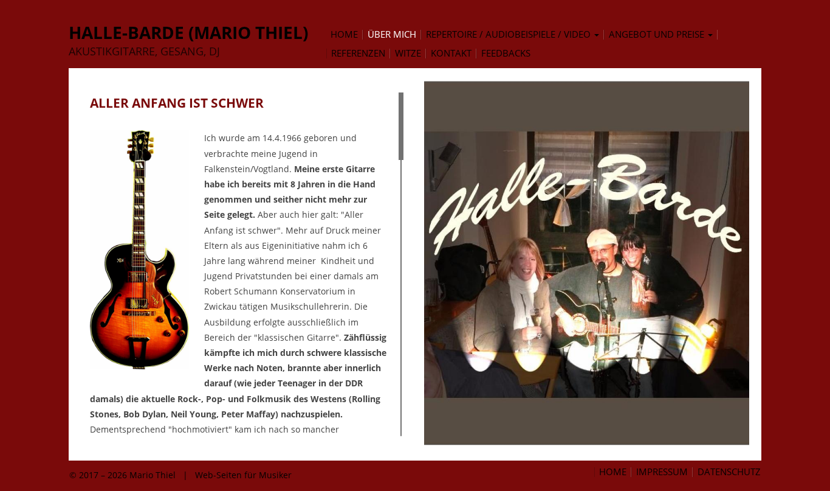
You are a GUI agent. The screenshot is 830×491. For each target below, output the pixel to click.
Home (612, 472)
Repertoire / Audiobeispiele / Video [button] (509, 35)
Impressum (662, 472)
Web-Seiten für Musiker (243, 475)
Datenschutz (729, 472)
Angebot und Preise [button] (658, 35)
